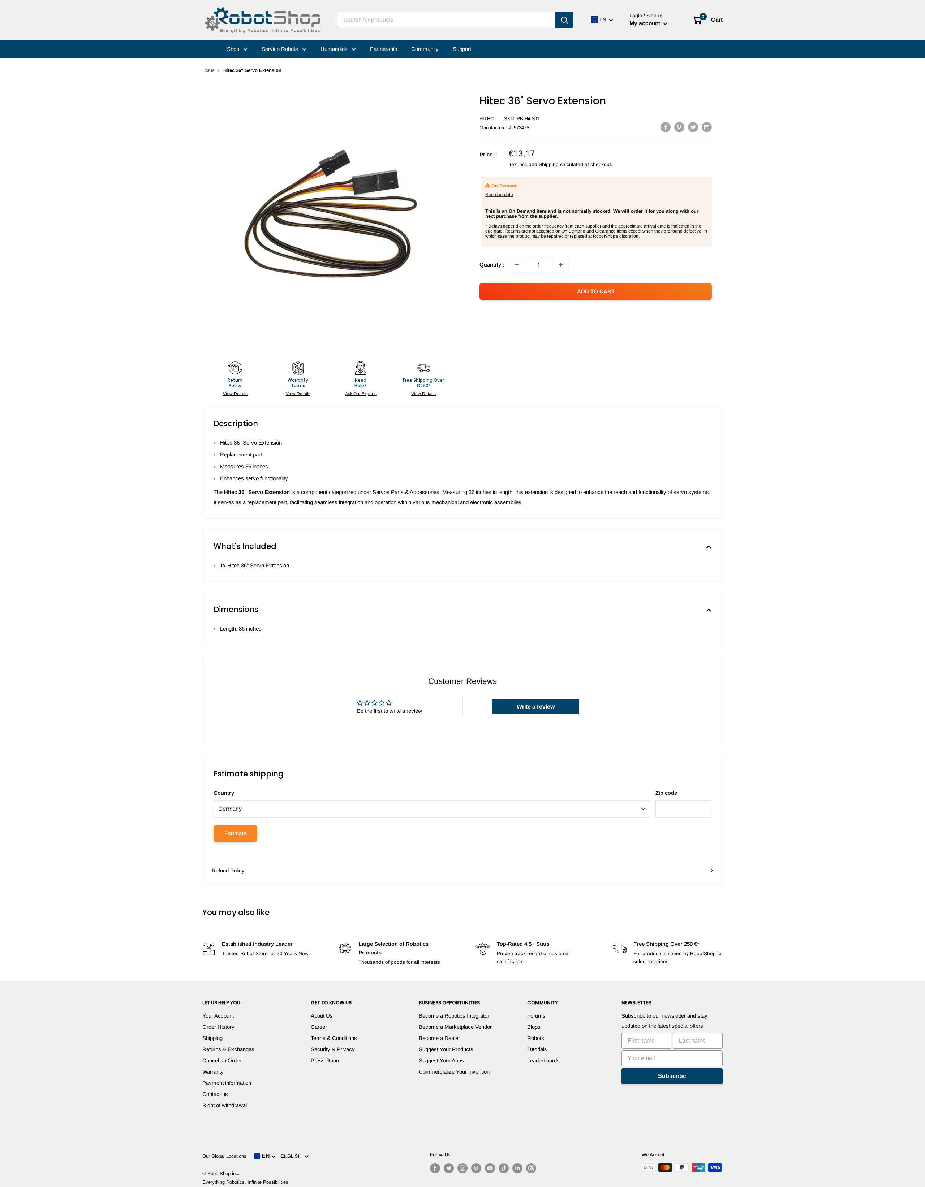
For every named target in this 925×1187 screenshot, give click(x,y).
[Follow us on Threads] (531, 1168)
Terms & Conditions (334, 1038)
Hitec (486, 118)
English (292, 1156)
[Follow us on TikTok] (504, 1168)
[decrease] (516, 264)
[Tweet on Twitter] (693, 127)
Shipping (212, 1038)
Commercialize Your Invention (454, 1072)
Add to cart (596, 291)
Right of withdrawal (224, 1105)
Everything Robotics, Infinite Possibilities (245, 1182)
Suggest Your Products (446, 1049)
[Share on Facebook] (666, 127)
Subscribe (672, 1076)
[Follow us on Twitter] (449, 1168)
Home (208, 70)
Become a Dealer (439, 1038)
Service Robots (281, 49)
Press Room (326, 1060)
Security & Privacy (333, 1049)
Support (462, 49)
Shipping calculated (561, 164)
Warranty (213, 1072)
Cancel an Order (221, 1060)
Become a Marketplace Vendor (455, 1027)
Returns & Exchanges (228, 1049)
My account (645, 23)
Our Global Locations (224, 1156)
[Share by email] (707, 127)
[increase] (560, 264)
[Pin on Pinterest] (679, 127)
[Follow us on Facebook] (435, 1168)
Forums (536, 1016)
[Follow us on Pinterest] (476, 1168)
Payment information (226, 1083)
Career (319, 1027)
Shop (234, 49)
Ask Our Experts (361, 393)
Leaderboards (543, 1060)
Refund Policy (228, 870)
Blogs (534, 1027)
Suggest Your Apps (441, 1060)
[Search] (564, 20)
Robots (535, 1038)
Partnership (383, 49)
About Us (322, 1016)
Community (425, 49)
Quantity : (491, 264)
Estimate (235, 833)
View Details (235, 393)
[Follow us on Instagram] (462, 1168)
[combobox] (446, 20)
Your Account (218, 1016)
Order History (218, 1027)
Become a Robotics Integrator (454, 1016)
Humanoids (334, 49)
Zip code (666, 793)
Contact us (215, 1094)
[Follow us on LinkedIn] (517, 1168)
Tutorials (537, 1049)
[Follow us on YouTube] (490, 1168)
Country (224, 793)
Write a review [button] (536, 706)
